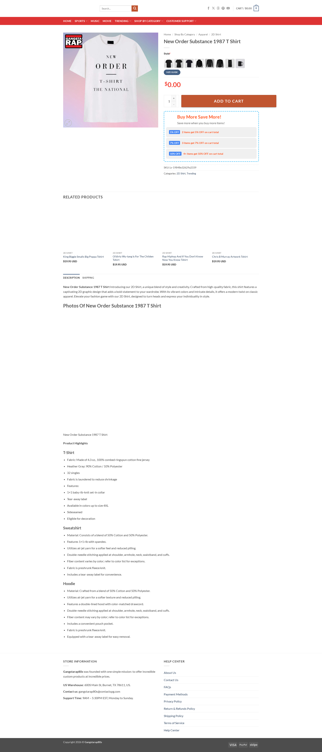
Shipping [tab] (88, 277)
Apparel (203, 34)
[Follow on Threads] (218, 8)
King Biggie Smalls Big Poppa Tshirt (83, 256)
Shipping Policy (173, 716)
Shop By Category (147, 21)
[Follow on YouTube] (228, 8)
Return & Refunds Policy (179, 708)
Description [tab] (71, 277)
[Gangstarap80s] (78, 8)
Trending (121, 21)
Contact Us (171, 680)
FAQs (167, 687)
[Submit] (135, 8)
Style (167, 53)
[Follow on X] (213, 8)
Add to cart (229, 101)
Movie (107, 21)
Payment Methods (176, 694)
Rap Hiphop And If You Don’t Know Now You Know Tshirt (182, 258)
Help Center (171, 730)
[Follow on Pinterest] (223, 8)
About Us (170, 672)
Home (67, 21)
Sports (80, 21)
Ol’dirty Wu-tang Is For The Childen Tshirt (133, 258)
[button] (247, 8)
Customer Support (180, 21)
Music (95, 21)
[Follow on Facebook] (208, 8)
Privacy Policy (173, 701)
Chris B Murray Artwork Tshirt (230, 256)
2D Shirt (216, 34)
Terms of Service (174, 723)
